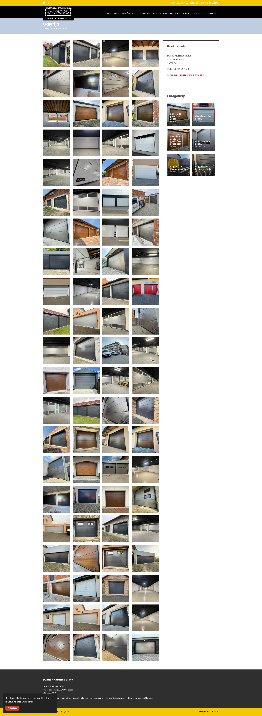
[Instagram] (48, 2)
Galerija (198, 13)
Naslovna (112, 13)
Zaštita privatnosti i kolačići (208, 711)
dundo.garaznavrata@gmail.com (203, 2)
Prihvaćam (12, 707)
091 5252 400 (178, 2)
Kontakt (211, 13)
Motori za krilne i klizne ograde (160, 13)
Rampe (186, 13)
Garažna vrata (130, 13)
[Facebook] (44, 2)
